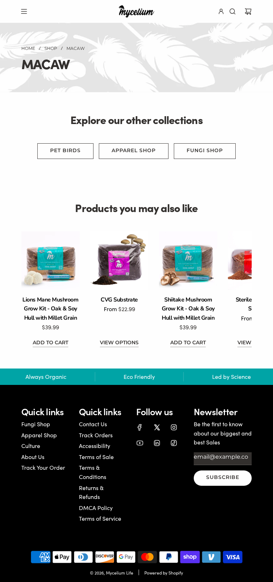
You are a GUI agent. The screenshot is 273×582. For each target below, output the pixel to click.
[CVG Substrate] (119, 260)
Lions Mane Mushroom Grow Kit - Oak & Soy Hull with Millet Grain (50, 309)
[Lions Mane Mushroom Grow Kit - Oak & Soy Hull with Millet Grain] (50, 260)
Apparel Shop (134, 151)
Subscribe (222, 477)
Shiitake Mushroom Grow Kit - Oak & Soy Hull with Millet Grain (188, 309)
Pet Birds (65, 151)
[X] (157, 427)
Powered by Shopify (163, 573)
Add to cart (50, 343)
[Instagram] (174, 427)
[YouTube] (140, 443)
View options (119, 343)
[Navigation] (24, 11)
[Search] (232, 11)
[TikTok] (174, 443)
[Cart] (248, 11)
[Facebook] (140, 427)
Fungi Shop (205, 151)
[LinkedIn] (157, 443)
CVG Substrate (119, 300)
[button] (34, 289)
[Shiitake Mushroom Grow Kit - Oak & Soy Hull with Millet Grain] (188, 260)
